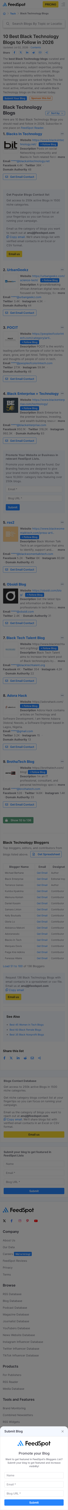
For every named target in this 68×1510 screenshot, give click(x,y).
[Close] (63, 1431)
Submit (34, 1502)
